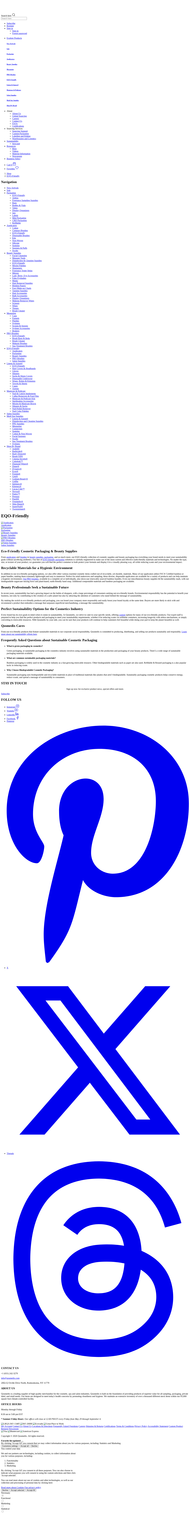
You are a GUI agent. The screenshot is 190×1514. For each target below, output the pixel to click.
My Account (6, 1426)
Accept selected (17, 1490)
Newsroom (17, 156)
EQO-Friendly (13, 176)
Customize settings (10, 1446)
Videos (15, 151)
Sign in (15, 31)
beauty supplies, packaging (41, 557)
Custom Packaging (20, 133)
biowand (16, 143)
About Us (16, 113)
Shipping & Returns (94, 1426)
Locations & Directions (42, 1426)
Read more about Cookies (12, 1487)
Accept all (25, 1446)
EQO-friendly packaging (54, 559)
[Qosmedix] (95, 6)
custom (122, 615)
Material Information (21, 154)
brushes (23, 557)
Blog (14, 148)
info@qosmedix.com (10, 1378)
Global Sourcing (19, 116)
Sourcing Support (20, 131)
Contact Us (17, 121)
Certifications (18, 126)
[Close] (22, 1441)
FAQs (15, 123)
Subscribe (5, 694)
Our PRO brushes (31, 579)
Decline (34, 1446)
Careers (15, 118)
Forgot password (19, 33)
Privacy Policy (141, 1426)
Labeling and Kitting (21, 136)
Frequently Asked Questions (65, 1426)
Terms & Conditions (125, 1426)
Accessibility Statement (158, 1426)
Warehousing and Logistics (24, 138)
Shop (9, 173)
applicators (11, 557)
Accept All (31, 1490)
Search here (6, 15)
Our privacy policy (32, 1487)
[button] (10, 28)
